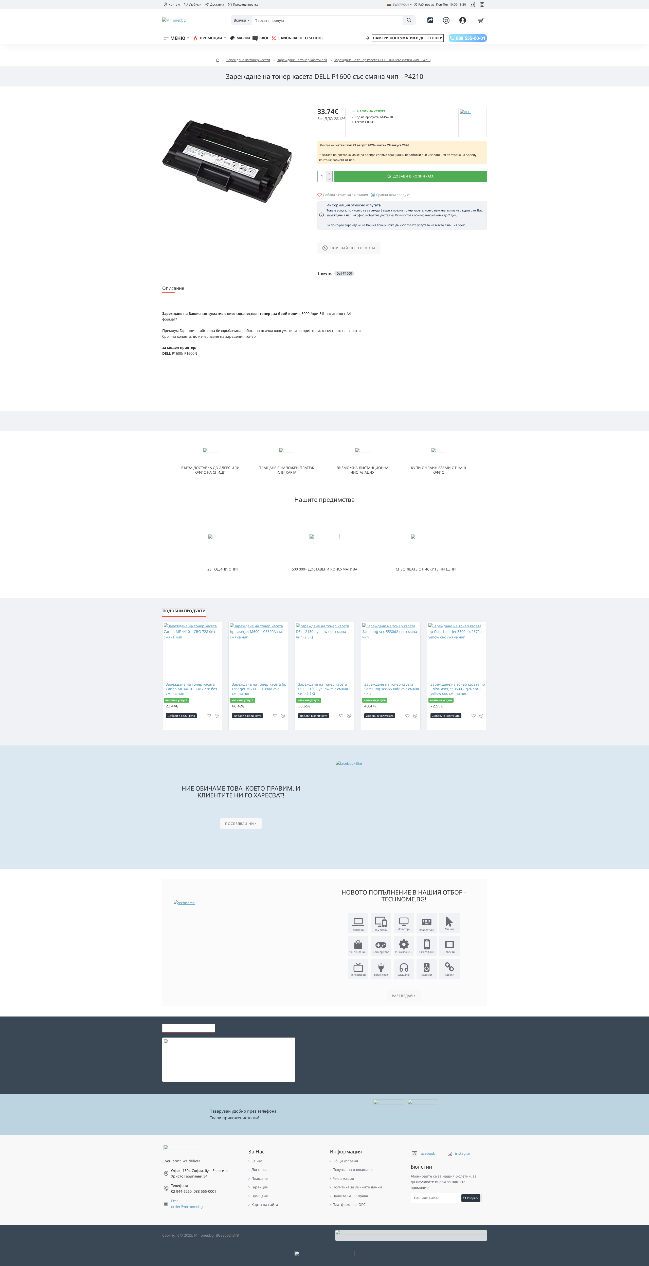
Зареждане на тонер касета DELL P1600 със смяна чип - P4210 (382, 60)
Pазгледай (402, 995)
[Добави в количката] (167, 1078)
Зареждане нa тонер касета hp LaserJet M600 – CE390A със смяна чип (259, 689)
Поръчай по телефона (352, 248)
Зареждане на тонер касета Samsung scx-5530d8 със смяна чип (391, 689)
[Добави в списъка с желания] (209, 716)
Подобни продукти (184, 610)
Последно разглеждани (189, 1026)
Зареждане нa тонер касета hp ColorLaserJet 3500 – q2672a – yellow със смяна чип (457, 689)
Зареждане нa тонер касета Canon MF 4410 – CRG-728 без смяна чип (191, 689)
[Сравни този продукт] (217, 716)
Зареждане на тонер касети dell (302, 60)
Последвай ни (239, 823)
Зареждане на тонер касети (248, 60)
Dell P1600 (344, 273)
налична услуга (176, 700)
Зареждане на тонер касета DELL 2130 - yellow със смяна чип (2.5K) (323, 689)
